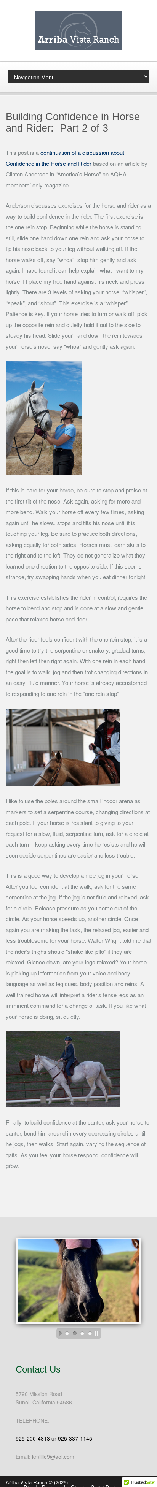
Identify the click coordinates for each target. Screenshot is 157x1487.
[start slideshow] (58, 1333)
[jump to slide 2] (74, 1333)
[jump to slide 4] (90, 1333)
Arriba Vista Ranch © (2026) (37, 1482)
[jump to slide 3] (82, 1333)
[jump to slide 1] (67, 1333)
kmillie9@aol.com (53, 1456)
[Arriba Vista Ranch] (78, 48)
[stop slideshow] (98, 1333)
